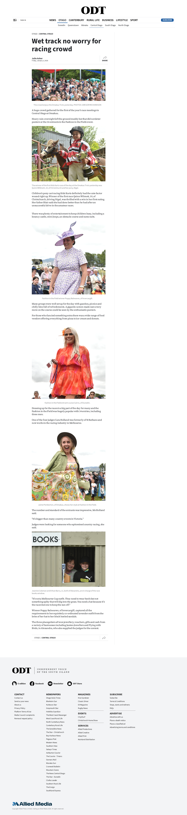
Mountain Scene (52, 770)
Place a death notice (117, 720)
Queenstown (73, 25)
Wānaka (84, 25)
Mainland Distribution (86, 739)
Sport (134, 20)
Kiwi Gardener (83, 698)
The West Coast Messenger (56, 715)
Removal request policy (23, 718)
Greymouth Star (52, 708)
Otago (62, 20)
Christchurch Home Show (88, 720)
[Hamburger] (15, 20)
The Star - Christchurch (55, 732)
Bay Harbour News (53, 735)
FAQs (111, 708)
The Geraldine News (53, 729)
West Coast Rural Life (54, 718)
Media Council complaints (24, 715)
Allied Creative (83, 732)
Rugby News (83, 708)
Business (107, 20)
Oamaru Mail (51, 759)
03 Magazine (83, 704)
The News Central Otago (55, 773)
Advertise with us (116, 717)
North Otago (123, 25)
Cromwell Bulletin (53, 766)
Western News (51, 742)
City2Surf (81, 717)
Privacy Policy (19, 708)
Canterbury (76, 20)
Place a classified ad (117, 724)
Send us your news (21, 701)
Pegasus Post (51, 739)
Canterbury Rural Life (54, 725)
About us (17, 704)
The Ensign (50, 787)
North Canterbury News (55, 722)
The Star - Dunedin (53, 777)
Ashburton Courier (53, 753)
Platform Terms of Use (22, 711)
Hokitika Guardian (53, 711)
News (52, 20)
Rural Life (93, 20)
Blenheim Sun (51, 701)
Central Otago (96, 25)
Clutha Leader (51, 780)
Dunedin (61, 25)
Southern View (51, 746)
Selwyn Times (51, 749)
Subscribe (167, 20)
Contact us (18, 698)
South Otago (110, 25)
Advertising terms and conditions (122, 727)
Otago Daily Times (53, 698)
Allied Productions (85, 729)
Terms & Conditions (117, 701)
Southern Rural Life (53, 783)
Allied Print (82, 736)
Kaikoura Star (51, 704)
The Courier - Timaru (54, 756)
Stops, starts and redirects (120, 704)
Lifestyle (122, 20)
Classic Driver (83, 701)
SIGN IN (23, 20)
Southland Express (53, 790)
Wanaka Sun (51, 763)
